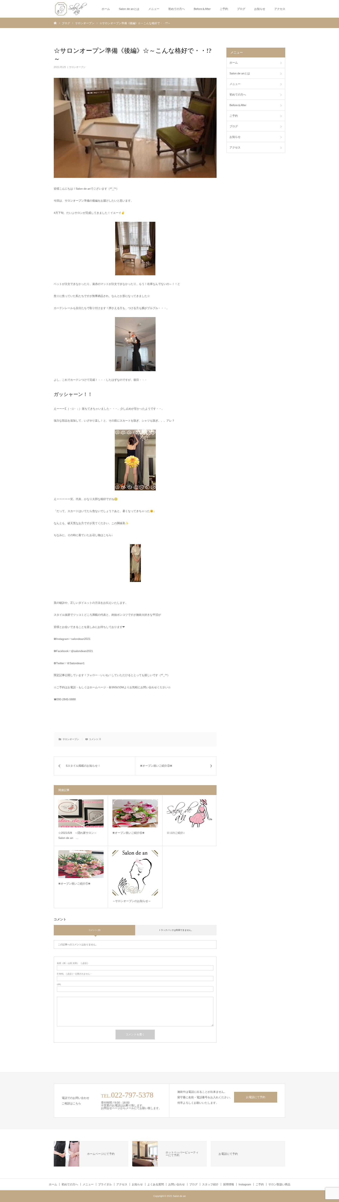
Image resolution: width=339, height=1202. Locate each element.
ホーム (106, 8)
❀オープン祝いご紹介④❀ (128, 832)
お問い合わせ (176, 1184)
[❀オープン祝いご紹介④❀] (135, 813)
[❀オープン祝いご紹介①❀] (81, 864)
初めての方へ (176, 8)
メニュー (153, 8)
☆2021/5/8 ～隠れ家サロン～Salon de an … (77, 835)
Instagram (245, 1184)
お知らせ (259, 8)
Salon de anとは (129, 8)
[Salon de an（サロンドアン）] (71, 9)
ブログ (241, 8)
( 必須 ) (72, 963)
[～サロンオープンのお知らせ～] (135, 873)
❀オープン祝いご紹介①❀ (74, 883)
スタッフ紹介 (210, 1184)
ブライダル (105, 1184)
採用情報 (228, 1184)
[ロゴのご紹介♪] (189, 813)
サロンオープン (77, 67)
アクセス (279, 8)
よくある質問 (155, 1184)
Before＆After (202, 8)
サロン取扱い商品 (279, 1184)
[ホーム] (55, 23)
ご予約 (260, 1184)
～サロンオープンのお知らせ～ (131, 901)
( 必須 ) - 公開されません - (74, 974)
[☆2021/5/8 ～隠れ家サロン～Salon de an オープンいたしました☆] (81, 813)
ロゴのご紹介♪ (176, 832)
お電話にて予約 (255, 1097)
